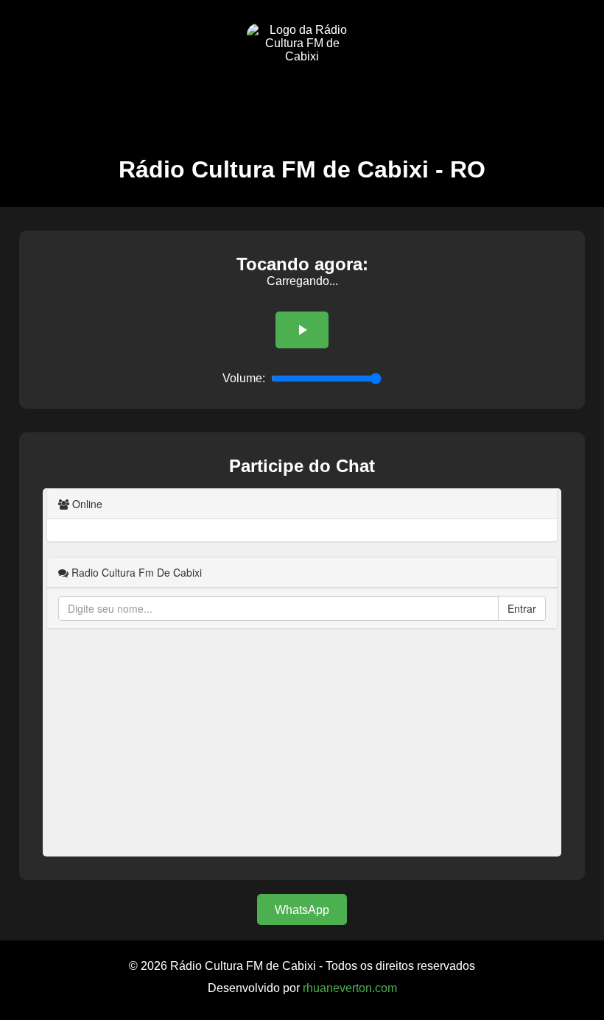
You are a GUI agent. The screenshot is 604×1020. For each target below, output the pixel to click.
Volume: (243, 378)
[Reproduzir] (302, 330)
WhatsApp (302, 910)
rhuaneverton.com (350, 988)
